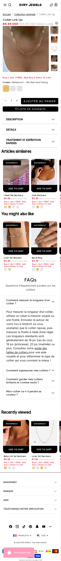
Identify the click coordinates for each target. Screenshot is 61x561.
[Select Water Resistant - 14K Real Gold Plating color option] (5, 207)
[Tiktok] (24, 526)
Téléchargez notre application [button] (23, 508)
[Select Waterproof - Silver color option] (17, 207)
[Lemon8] (50, 526)
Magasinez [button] (10, 482)
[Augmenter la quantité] (16, 100)
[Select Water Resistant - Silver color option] (13, 207)
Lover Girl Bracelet (13, 258)
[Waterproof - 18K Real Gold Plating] (6, 88)
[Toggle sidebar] (51, 5)
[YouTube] (44, 526)
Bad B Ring (37, 258)
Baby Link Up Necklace (15, 456)
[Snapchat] (37, 526)
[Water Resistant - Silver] (13, 88)
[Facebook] (11, 526)
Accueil (7, 14)
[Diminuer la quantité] (5, 100)
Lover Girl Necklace (41, 456)
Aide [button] (6, 500)
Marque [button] (8, 491)
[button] (5, 5)
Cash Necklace (39, 195)
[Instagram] (17, 526)
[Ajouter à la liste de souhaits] (7, 181)
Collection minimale (24, 14)
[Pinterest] (30, 526)
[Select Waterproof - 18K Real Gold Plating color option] (9, 207)
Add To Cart (16, 188)
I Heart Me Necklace (13, 195)
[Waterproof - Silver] (20, 88)
